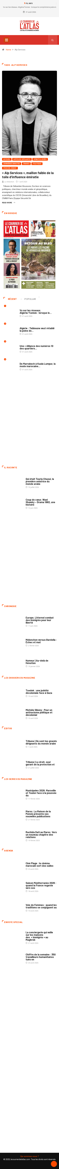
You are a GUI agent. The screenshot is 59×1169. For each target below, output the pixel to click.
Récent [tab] (12, 299)
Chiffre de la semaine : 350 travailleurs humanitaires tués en (41, 957)
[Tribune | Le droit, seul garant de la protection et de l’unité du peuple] (12, 763)
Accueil (6, 159)
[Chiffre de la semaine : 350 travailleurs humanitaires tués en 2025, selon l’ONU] (12, 957)
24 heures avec (32, 829)
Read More (7, 203)
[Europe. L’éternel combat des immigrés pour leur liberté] (12, 620)
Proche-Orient (9, 168)
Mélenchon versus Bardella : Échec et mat (41, 641)
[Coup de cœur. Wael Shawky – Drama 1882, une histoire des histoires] (12, 502)
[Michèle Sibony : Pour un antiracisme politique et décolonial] (12, 712)
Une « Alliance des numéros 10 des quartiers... (36, 347)
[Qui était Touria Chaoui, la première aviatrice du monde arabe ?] (12, 481)
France (26, 164)
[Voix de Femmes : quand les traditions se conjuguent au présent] (12, 906)
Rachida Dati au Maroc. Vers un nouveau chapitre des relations (41, 835)
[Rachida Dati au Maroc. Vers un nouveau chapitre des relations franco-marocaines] (12, 835)
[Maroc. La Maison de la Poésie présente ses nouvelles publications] (12, 814)
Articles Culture (33, 476)
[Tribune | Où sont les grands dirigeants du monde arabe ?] (12, 742)
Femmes (29, 707)
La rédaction (9, 182)
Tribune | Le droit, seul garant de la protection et (40, 763)
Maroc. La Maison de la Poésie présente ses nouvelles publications (38, 814)
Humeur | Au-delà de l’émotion (37, 662)
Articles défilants (22, 159)
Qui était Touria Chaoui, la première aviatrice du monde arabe (40, 481)
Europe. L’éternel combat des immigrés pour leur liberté (40, 620)
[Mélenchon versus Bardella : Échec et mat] (12, 641)
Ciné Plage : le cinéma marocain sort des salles (39, 864)
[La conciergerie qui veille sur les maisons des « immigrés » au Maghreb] (12, 936)
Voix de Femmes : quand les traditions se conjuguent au (41, 906)
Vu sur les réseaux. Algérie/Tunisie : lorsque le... (36, 311)
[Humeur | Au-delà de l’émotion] (12, 662)
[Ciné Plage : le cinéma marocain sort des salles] (12, 864)
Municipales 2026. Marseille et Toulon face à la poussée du (41, 793)
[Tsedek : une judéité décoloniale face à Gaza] (12, 692)
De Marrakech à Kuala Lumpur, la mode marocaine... (38, 365)
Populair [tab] (30, 299)
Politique (37, 164)
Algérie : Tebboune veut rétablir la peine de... (37, 329)
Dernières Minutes (11, 164)
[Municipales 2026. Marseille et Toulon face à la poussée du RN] (12, 793)
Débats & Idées (40, 159)
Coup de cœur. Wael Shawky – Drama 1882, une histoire (40, 502)
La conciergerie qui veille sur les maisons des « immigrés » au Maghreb (39, 936)
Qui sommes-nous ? (29, 1156)
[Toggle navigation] (6, 40)
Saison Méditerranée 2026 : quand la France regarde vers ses (41, 885)
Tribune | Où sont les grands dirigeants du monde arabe (41, 742)
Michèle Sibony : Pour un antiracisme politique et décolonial (39, 712)
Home (8, 50)
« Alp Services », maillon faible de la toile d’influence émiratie (28, 175)
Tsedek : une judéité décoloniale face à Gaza (39, 691)
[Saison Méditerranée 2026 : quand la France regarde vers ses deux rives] (12, 885)
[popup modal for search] (52, 40)
